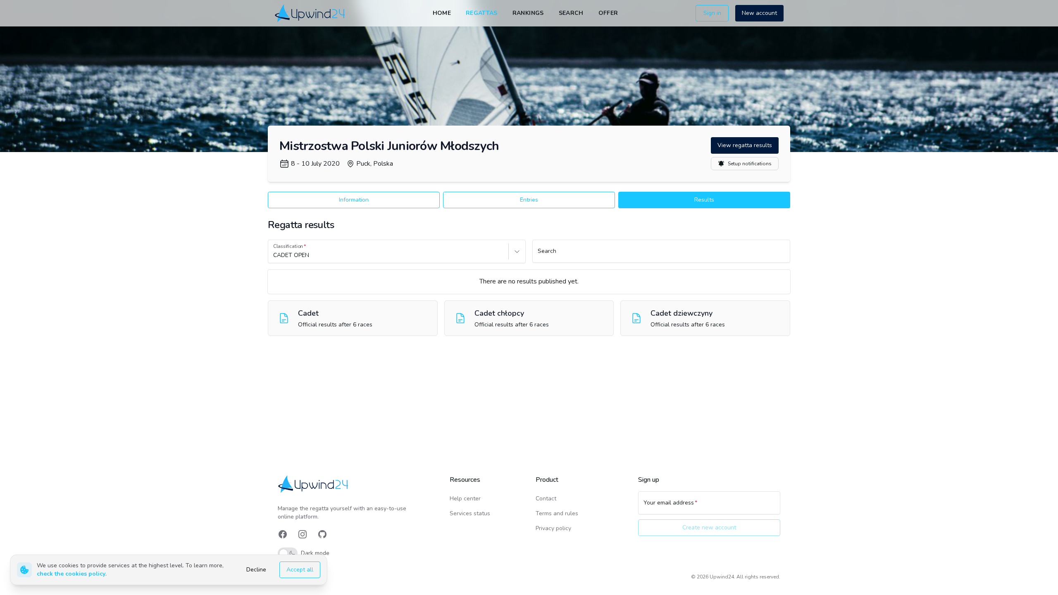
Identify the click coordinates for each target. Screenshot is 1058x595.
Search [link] (571, 13)
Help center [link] (465, 498)
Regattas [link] (482, 13)
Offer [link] (608, 13)
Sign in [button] (712, 13)
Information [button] (354, 200)
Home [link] (442, 13)
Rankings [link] (528, 13)
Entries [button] (529, 200)
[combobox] (274, 255)
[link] (310, 13)
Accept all (299, 570)
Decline (256, 570)
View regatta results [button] (744, 145)
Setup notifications (750, 163)
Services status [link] (470, 513)
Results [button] (704, 200)
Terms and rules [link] (557, 513)
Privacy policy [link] (553, 528)
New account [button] (759, 13)
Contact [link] (546, 498)
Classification (288, 246)
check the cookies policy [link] (71, 574)
